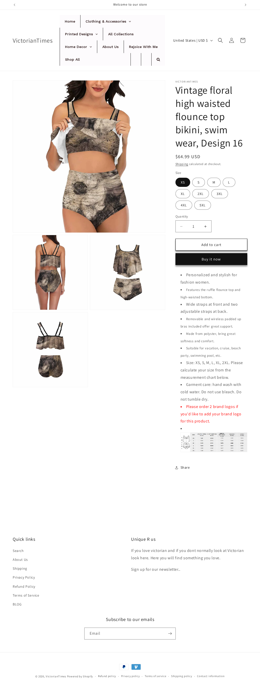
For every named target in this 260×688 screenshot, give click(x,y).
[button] (220, 40)
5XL (203, 205)
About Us (20, 559)
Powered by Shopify (80, 676)
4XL (184, 205)
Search (18, 550)
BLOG (17, 604)
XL (183, 193)
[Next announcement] (245, 5)
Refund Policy (24, 586)
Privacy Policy (24, 577)
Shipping (181, 164)
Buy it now (211, 259)
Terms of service (155, 676)
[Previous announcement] (14, 5)
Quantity (181, 216)
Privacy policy (130, 676)
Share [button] (185, 467)
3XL (220, 193)
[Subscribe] (169, 634)
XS (183, 182)
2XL (201, 193)
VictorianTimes (56, 676)
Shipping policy (181, 676)
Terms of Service (26, 595)
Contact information (210, 676)
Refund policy (107, 676)
